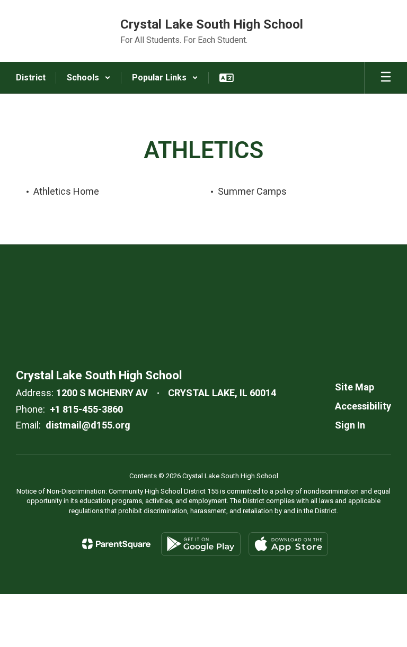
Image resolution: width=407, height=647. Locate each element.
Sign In (350, 425)
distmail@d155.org (88, 425)
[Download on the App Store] (288, 544)
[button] (88, 78)
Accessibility (363, 406)
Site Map (354, 387)
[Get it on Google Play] (201, 544)
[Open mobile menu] (386, 78)
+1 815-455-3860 (86, 409)
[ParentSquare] (116, 544)
